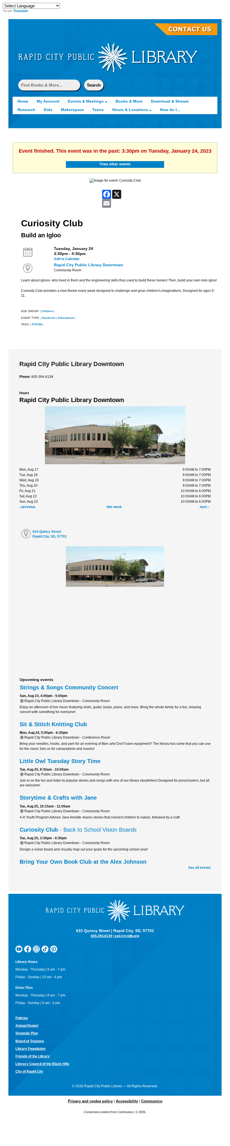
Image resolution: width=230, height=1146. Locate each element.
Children (47, 311)
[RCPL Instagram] (36, 949)
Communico (151, 1101)
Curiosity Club (78, 830)
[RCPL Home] (108, 58)
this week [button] (114, 507)
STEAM (37, 324)
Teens (98, 109)
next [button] (204, 507)
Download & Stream (169, 101)
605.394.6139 (101, 936)
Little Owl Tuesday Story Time (60, 761)
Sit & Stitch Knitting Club (53, 724)
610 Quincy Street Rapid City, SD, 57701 (50, 534)
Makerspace (72, 109)
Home (22, 101)
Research (26, 109)
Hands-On (49, 317)
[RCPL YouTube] (18, 949)
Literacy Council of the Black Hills (42, 1064)
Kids (48, 109)
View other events (115, 164)
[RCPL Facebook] (27, 949)
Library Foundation (30, 1049)
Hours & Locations (130, 109)
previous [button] (27, 507)
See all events (199, 868)
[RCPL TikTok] (45, 949)
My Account (48, 101)
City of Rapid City (29, 1071)
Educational (66, 317)
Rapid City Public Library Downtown (88, 265)
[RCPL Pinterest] (53, 949)
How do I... (170, 109)
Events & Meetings (86, 101)
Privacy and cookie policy (90, 1101)
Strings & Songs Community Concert (69, 687)
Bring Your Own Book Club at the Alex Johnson (83, 862)
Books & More (129, 101)
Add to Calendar (67, 259)
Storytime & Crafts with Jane (58, 798)
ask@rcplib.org (127, 936)
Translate (20, 11)
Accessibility (127, 1101)
